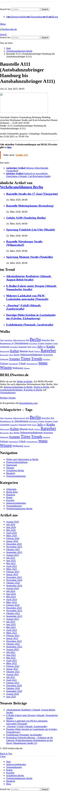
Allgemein (11, 489)
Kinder (50, 346)
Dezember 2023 (14, 607)
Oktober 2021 (13, 671)
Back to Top (6, 753)
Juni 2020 (11, 696)
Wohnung (17, 367)
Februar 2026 (12, 538)
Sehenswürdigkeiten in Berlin (18, 387)
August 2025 (12, 555)
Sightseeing (4, 359)
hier (9, 147)
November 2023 (14, 610)
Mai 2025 (11, 563)
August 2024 (12, 588)
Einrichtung (33, 343)
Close (3, 756)
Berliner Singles (8, 398)
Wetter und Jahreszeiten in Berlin (22, 459)
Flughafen (48, 343)
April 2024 (11, 599)
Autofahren (8, 340)
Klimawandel (4, 351)
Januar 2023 (12, 638)
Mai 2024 (11, 596)
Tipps (25, 358)
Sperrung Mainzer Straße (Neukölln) (29, 257)
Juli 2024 (10, 591)
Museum (23, 351)
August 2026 (12, 521)
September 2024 (14, 585)
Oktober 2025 (13, 549)
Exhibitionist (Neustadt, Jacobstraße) (29, 324)
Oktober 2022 (13, 644)
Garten (55, 343)
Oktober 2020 (13, 688)
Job (44, 347)
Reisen (16, 355)
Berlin (35, 339)
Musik (31, 351)
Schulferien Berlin (15, 470)
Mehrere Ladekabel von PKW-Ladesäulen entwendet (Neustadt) (27, 297)
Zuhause (27, 368)
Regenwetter (4, 355)
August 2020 (12, 694)
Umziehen (46, 359)
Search (45, 9)
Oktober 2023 (13, 613)
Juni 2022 (11, 655)
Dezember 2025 (14, 544)
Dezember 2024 (14, 577)
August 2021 (12, 674)
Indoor (34, 347)
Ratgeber (48, 350)
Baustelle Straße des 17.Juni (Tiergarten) (32, 193)
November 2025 (14, 546)
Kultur (14, 351)
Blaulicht (10, 473)
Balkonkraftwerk (19, 340)
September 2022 (14, 646)
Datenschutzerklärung (17, 462)
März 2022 (11, 663)
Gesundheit (14, 347)
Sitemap (10, 467)
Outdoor (37, 351)
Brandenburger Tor (7, 343)
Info (40, 346)
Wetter (43, 363)
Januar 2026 (12, 541)
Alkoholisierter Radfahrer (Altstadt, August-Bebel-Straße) (29, 278)
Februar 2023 (12, 635)
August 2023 (12, 619)
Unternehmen (13, 364)
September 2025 (14, 552)
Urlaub (22, 363)
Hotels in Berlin (41, 387)
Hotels (49, 16)
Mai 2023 (11, 627)
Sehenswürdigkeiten (20, 16)
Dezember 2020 (14, 685)
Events (41, 343)
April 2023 (11, 630)
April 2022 (11, 660)
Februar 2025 (12, 571)
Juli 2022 (10, 652)
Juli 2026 (10, 524)
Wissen (6, 367)
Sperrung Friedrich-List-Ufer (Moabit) (30, 229)
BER (27, 340)
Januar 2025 (12, 574)
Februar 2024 (12, 605)
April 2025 (11, 566)
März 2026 (11, 535)
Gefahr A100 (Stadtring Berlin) (26, 217)
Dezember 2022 (14, 641)
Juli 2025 (10, 557)
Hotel (29, 347)
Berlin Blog (46, 340)
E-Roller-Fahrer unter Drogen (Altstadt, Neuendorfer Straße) (31, 287)
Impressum (11, 465)
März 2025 (11, 569)
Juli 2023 (10, 621)
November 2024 (14, 580)
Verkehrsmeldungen (16, 476)
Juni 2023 (11, 624)
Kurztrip (10, 500)
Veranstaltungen (38, 16)
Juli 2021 (10, 677)
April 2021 (11, 680)
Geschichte (4, 347)
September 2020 (14, 691)
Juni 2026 (11, 527)
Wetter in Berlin (24, 381)
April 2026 (11, 532)
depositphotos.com (28, 403)
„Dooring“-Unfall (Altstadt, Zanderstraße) (23, 307)
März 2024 (11, 602)
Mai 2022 (11, 657)
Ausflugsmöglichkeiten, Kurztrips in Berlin (21, 389)
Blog (52, 340)
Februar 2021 (12, 682)
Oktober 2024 (13, 582)
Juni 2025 (11, 560)
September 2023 (14, 616)
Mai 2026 (11, 530)
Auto (2, 340)
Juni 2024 (11, 594)
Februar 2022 (12, 666)
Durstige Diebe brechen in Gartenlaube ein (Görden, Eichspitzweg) (31, 316)
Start (8, 761)
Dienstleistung (21, 343)
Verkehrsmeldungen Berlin (21, 187)
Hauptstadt (23, 347)
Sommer (14, 359)
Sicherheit (48, 354)
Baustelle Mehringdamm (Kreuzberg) (30, 205)
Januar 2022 (12, 669)
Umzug (4, 363)
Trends (36, 358)
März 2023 (11, 632)
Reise (11, 355)
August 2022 (12, 649)
